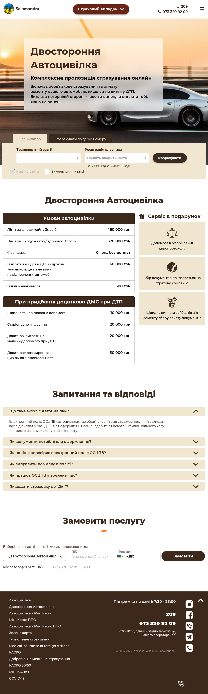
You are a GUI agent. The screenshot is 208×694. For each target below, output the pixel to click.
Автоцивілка (20, 600)
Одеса (115, 165)
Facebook (189, 615)
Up (200, 600)
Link (189, 626)
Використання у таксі (67, 171)
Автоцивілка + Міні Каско (30, 613)
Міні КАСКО (19, 672)
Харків (105, 165)
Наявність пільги (29, 171)
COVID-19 (17, 678)
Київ (88, 165)
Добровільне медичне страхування (39, 659)
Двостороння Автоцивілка (31, 607)
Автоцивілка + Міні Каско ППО (35, 626)
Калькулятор (30, 139)
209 (184, 6)
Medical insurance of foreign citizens (39, 646)
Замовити (183, 556)
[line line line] (202, 9)
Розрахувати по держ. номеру (80, 139)
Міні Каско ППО (22, 620)
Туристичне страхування (30, 639)
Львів (96, 165)
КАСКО (15, 652)
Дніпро (126, 165)
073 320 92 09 (175, 12)
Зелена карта (20, 633)
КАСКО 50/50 (20, 665)
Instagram (189, 604)
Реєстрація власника (103, 150)
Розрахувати (169, 158)
